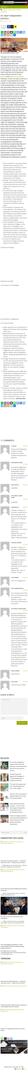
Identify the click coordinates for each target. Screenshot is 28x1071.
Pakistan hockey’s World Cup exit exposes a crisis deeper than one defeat (14, 1006)
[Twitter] (12, 26)
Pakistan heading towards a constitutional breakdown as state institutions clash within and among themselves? (18, 820)
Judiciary (4, 12)
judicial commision (14, 10)
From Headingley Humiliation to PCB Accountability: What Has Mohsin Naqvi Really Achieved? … (12, 946)
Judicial (3, 76)
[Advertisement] (14, 265)
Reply (25, 446)
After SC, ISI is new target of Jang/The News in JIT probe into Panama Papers (18, 796)
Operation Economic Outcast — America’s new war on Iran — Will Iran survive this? (13, 982)
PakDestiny (8, 1067)
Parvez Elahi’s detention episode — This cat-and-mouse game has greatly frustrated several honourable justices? (17, 808)
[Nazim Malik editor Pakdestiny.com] (14, 1053)
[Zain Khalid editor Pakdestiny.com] (14, 1046)
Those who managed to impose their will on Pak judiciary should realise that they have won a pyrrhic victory (18, 766)
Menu (5, 7)
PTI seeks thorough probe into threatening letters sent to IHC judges (18, 786)
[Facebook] (8, 26)
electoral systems (16, 76)
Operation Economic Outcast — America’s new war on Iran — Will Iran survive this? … (13, 861)
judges (5, 10)
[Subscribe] (15, 26)
